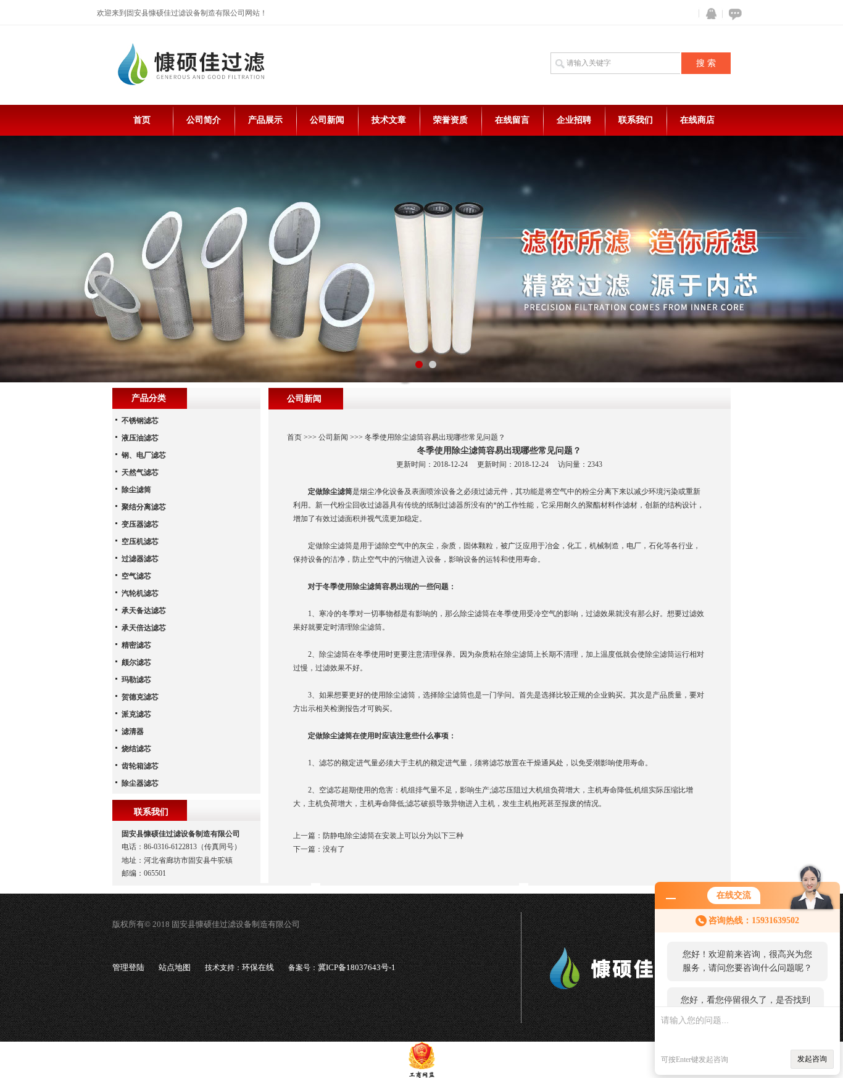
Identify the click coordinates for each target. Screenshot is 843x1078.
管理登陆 (128, 967)
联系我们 (635, 120)
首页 (142, 120)
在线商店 (697, 120)
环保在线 (258, 967)
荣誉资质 (450, 120)
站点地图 (175, 967)
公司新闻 (327, 120)
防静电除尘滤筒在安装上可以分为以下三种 (393, 835)
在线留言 (512, 120)
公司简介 (203, 120)
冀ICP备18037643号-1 (357, 967)
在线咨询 (733, 14)
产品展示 (265, 120)
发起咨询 (812, 1059)
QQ (708, 14)
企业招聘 (574, 120)
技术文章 (389, 120)
